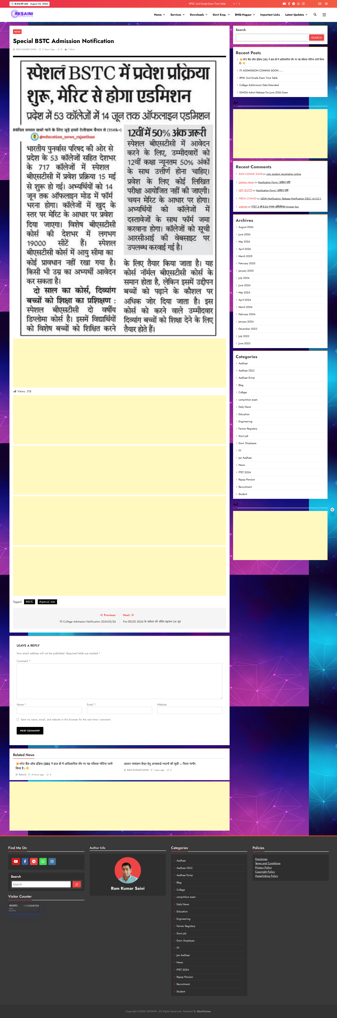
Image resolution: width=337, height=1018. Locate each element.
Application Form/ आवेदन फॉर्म (274, 182)
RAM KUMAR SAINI (26, 49)
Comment (23, 661)
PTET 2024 (245, 472)
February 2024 (247, 314)
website (243, 207)
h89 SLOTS (245, 190)
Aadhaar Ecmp (247, 378)
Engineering (245, 421)
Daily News (245, 407)
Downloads (197, 15)
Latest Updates (294, 15)
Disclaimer (261, 859)
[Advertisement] (119, 363)
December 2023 (248, 329)
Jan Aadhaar (245, 458)
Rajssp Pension (247, 479)
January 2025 (246, 271)
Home (158, 15)
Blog (241, 385)
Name (21, 705)
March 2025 (245, 256)
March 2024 (245, 307)
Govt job (243, 436)
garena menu (246, 182)
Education (244, 414)
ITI (240, 451)
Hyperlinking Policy (266, 876)
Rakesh (23, 774)
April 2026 (245, 249)
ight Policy (268, 872)
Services (175, 15)
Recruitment (245, 487)
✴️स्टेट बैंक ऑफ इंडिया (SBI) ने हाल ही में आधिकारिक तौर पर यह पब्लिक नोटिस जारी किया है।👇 (281, 61)
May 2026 (244, 242)
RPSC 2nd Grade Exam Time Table (258, 78)
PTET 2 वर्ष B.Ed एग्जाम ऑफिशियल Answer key (275, 207)
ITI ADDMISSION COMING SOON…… (261, 70)
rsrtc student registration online (283, 174)
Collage (243, 392)
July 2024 (244, 278)
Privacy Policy (263, 868)
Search (241, 30)
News (17, 31)
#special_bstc (47, 602)
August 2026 (246, 227)
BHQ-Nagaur (243, 15)
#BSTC (30, 602)
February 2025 (247, 263)
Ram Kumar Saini (128, 888)
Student (243, 494)
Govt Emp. (219, 15)
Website (162, 705)
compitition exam (248, 400)
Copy (258, 872)
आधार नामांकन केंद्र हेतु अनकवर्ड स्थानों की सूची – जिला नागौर (160, 763)
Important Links (270, 15)
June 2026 (244, 234)
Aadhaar (243, 363)
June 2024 (244, 285)
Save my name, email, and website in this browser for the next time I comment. (66, 719)
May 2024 (244, 292)
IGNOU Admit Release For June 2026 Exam (263, 92)
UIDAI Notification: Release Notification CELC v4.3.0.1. (291, 199)
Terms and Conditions (267, 863)
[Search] (76, 884)
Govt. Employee (247, 443)
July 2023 (244, 336)
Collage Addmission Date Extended (207, 3)
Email (91, 705)
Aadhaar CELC (247, 370)
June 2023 (244, 343)
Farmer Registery (248, 429)
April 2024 (245, 300)
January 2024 (246, 322)
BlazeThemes (204, 1011)
